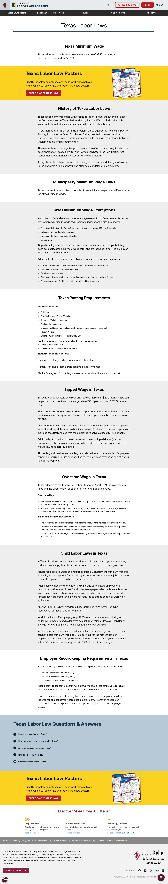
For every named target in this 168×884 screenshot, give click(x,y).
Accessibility (121, 840)
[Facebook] (139, 871)
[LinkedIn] (145, 871)
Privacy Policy (19, 840)
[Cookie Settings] (5, 880)
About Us (7, 840)
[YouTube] (157, 871)
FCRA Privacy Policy (37, 840)
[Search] (108, 5)
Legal (94, 840)
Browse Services (73, 833)
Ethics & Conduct (106, 840)
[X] (151, 871)
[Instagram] (163, 871)
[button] (17, 13)
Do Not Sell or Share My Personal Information (69, 840)
